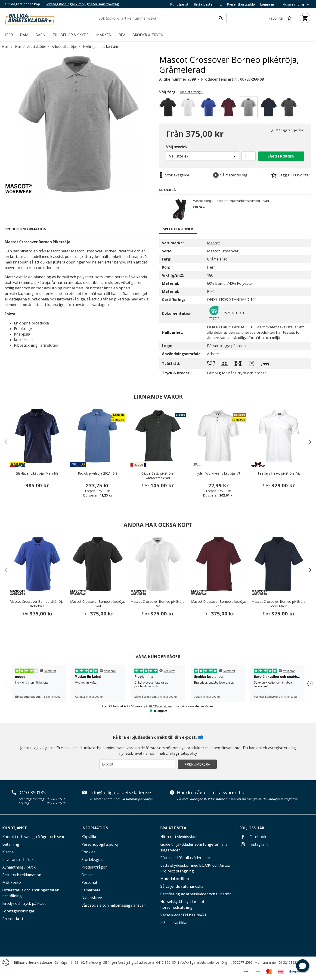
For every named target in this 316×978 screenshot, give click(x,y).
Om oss (87, 874)
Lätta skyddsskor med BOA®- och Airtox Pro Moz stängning (195, 868)
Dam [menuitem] (24, 34)
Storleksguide (93, 859)
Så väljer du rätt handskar (182, 886)
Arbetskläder (36, 46)
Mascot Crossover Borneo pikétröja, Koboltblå (37, 603)
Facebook (257, 836)
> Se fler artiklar (174, 922)
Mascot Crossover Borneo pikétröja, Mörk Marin (278, 603)
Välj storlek (177, 146)
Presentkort (12, 918)
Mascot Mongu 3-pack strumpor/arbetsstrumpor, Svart (231, 201)
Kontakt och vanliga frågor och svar (33, 836)
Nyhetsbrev (91, 897)
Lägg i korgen (281, 156)
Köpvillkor (90, 836)
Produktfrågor (94, 867)
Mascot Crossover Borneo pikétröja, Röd (218, 603)
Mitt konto (11, 882)
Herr (18, 46)
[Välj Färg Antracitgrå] (289, 109)
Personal (89, 882)
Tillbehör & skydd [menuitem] (71, 34)
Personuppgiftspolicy (100, 844)
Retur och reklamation (21, 874)
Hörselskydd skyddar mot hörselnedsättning (182, 904)
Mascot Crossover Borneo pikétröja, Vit (157, 603)
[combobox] (161, 18)
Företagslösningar (18, 911)
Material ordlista (174, 878)
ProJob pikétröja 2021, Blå (97, 473)
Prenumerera (197, 764)
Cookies (88, 851)
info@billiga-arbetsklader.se (120, 793)
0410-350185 (32, 793)
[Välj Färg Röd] (229, 109)
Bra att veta (173, 827)
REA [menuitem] (122, 34)
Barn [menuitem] (40, 34)
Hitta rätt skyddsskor (178, 836)
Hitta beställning (208, 4)
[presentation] (308, 441)
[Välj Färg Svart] (168, 109)
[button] (302, 965)
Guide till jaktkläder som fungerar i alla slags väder (193, 847)
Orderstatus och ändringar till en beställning (30, 892)
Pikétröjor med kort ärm (101, 46)
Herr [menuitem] (8, 34)
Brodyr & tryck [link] (147, 34)
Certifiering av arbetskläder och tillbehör (195, 893)
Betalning (10, 844)
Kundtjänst (179, 4)
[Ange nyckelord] (220, 18)
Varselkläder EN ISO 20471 (183, 914)
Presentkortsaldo (241, 4)
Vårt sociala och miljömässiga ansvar (113, 905)
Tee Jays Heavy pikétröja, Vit (278, 473)
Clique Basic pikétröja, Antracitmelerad (157, 475)
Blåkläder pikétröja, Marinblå (37, 473)
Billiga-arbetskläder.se (33, 962)
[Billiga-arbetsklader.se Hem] (30, 18)
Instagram (258, 844)
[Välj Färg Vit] (188, 109)
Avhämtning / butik (19, 867)
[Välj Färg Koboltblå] (209, 109)
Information (94, 827)
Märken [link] (104, 34)
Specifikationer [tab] (178, 229)
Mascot (213, 242)
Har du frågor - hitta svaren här (211, 793)
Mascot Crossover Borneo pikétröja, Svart (97, 603)
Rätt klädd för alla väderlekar (185, 857)
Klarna (8, 851)
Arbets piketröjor (64, 46)
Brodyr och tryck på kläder (25, 903)
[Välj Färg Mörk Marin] (269, 109)
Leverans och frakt (18, 859)
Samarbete (90, 890)
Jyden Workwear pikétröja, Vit (218, 473)
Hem (5, 46)
